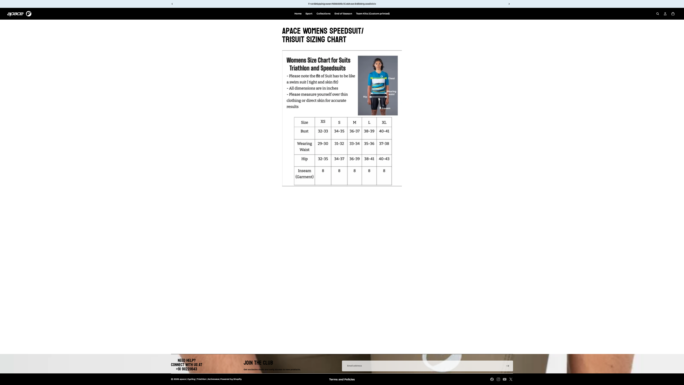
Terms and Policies (342, 379)
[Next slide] (509, 4)
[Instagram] (498, 379)
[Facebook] (492, 379)
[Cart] (673, 14)
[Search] (658, 14)
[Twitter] (511, 379)
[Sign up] (507, 366)
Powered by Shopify (231, 379)
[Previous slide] (172, 4)
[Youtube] (504, 379)
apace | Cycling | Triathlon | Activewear (199, 379)
